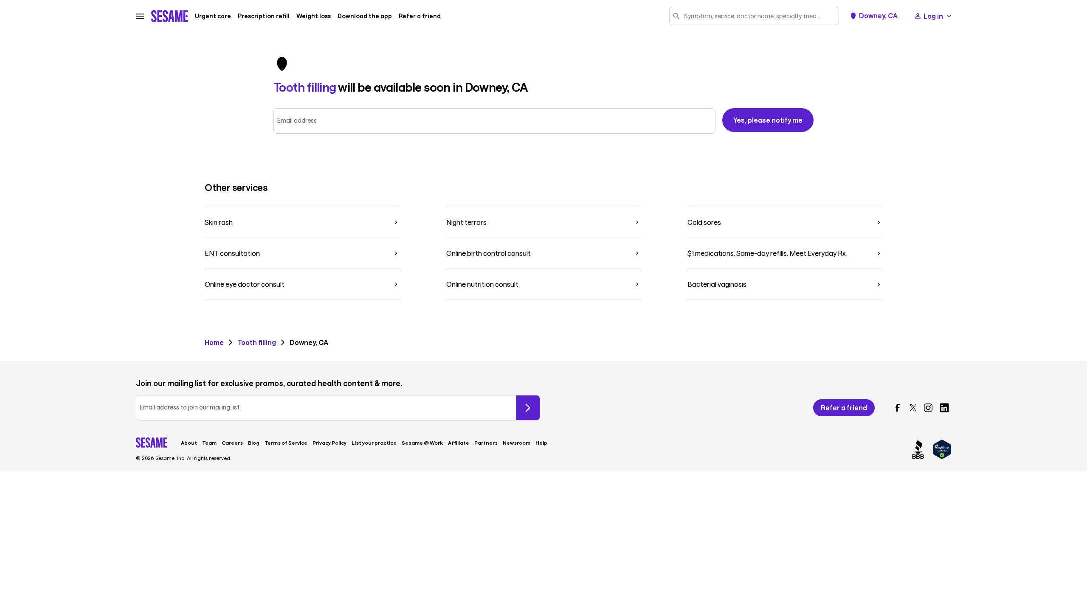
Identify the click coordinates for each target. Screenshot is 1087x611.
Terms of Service (286, 443)
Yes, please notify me (768, 120)
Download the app (365, 16)
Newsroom (516, 443)
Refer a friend (420, 16)
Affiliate (458, 443)
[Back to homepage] (169, 16)
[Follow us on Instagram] (928, 407)
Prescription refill (264, 16)
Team (209, 443)
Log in (933, 16)
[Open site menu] (140, 16)
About (189, 443)
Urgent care (213, 16)
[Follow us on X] (913, 407)
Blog (253, 443)
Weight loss (313, 16)
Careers (232, 443)
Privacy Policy (329, 443)
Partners (486, 443)
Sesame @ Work (422, 443)
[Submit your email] (528, 407)
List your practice (374, 443)
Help (541, 443)
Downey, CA (878, 15)
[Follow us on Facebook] (898, 407)
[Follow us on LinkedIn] (944, 407)
